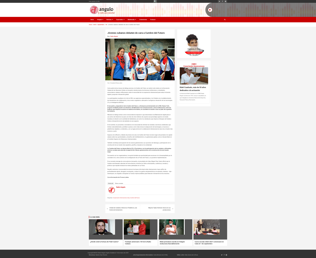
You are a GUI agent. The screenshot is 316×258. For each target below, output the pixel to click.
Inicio (92, 19)
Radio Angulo (114, 36)
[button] (183, 44)
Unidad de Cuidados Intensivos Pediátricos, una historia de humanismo (123, 209)
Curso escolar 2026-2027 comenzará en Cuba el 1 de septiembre (209, 243)
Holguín (99, 19)
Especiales (119, 19)
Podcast (152, 19)
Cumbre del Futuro (135, 197)
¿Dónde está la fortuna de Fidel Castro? (104, 242)
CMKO (193, 64)
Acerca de (110, 183)
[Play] (210, 10)
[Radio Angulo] (111, 188)
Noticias (109, 19)
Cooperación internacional (119, 197)
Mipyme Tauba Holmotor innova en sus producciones (159, 209)
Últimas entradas (119, 183)
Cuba (128, 197)
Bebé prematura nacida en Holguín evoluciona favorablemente (172, 243)
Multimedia (131, 19)
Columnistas (143, 19)
